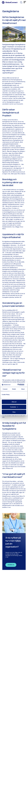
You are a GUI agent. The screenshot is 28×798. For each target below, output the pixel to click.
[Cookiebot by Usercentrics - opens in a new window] (18, 385)
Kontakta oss (11, 564)
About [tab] (23, 389)
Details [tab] (14, 389)
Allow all (14, 401)
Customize (13, 407)
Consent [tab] (5, 389)
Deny (14, 412)
